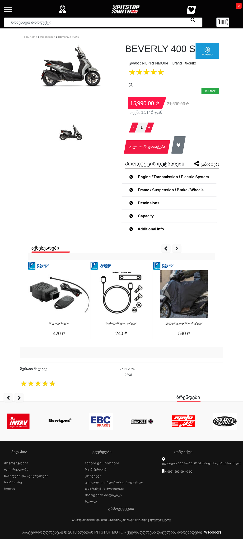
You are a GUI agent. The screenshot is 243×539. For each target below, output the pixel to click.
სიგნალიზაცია (59, 323)
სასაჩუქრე (13, 481)
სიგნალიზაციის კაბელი (121, 323)
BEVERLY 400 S (68, 36)
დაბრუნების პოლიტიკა (104, 488)
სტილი (9, 488)
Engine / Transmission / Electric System (173, 177)
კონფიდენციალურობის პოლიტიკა (114, 481)
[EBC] (101, 421)
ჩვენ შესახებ (96, 469)
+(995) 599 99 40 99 (178, 471)
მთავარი (30, 36)
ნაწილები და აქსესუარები (26, 475)
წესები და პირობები (102, 462)
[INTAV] (18, 421)
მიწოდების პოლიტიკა (103, 494)
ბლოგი (91, 501)
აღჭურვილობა (16, 469)
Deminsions (148, 203)
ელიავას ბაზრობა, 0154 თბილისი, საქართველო (201, 463)
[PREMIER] (224, 421)
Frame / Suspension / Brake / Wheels (170, 190)
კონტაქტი (93, 475)
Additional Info (150, 229)
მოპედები (47, 36)
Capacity (145, 216)
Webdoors (212, 532)
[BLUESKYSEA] (59, 421)
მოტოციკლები (16, 462)
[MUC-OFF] (142, 421)
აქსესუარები (45, 248)
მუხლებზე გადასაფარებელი (184, 323)
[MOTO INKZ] (183, 421)
